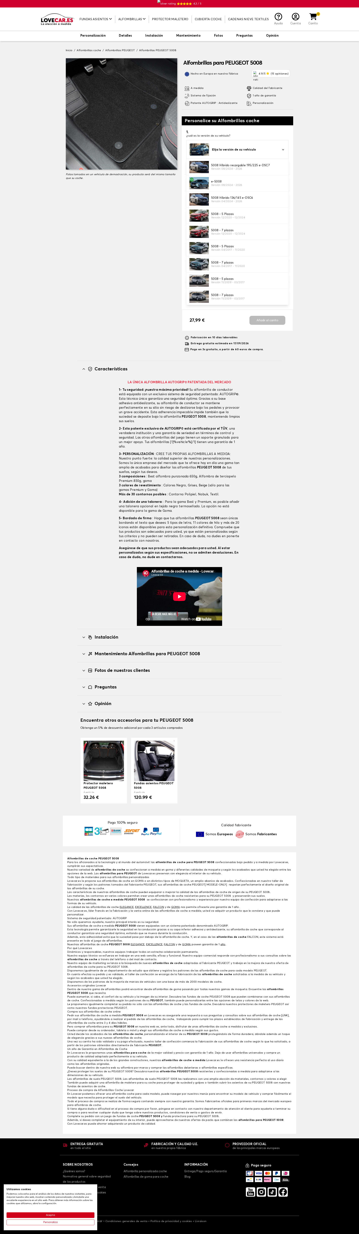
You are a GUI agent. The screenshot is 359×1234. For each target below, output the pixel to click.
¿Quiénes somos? (74, 1171)
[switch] (93, 36)
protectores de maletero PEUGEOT (261, 1004)
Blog (187, 1176)
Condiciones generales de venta (126, 1221)
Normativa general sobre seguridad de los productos (87, 1179)
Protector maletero (170, 19)
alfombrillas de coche (110, 869)
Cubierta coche (208, 19)
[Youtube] (250, 1192)
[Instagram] (261, 1192)
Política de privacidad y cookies (171, 1221)
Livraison (201, 1221)
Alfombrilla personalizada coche (145, 1171)
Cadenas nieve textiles (248, 19)
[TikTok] (272, 1192)
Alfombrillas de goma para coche (146, 1176)
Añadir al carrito (267, 320)
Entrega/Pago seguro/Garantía (205, 1171)
